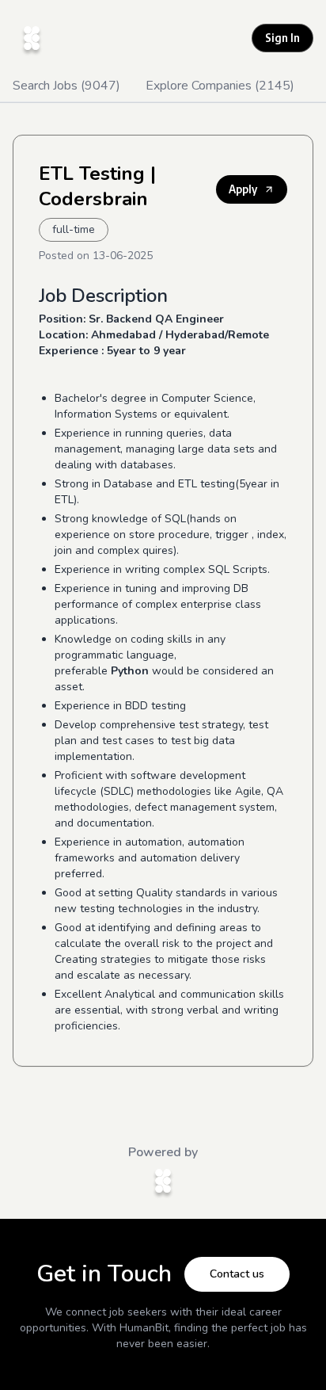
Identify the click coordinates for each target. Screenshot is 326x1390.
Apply (243, 189)
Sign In (282, 37)
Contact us (237, 1273)
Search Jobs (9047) (66, 85)
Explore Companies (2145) (220, 85)
